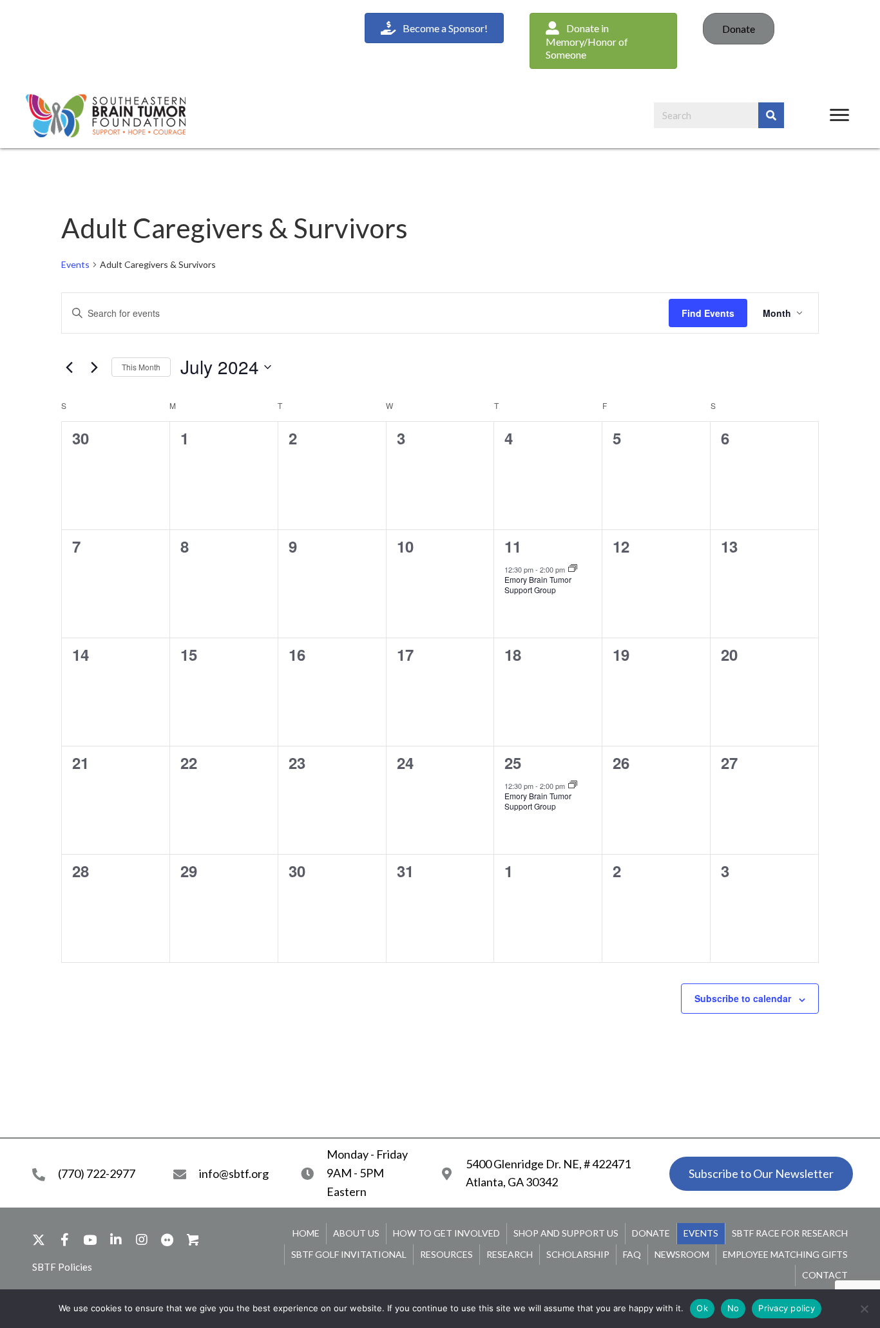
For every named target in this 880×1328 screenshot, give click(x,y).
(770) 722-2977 (96, 1173)
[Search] (771, 115)
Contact (825, 1274)
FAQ (632, 1254)
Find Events (708, 313)
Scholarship (577, 1254)
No (733, 1308)
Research (509, 1254)
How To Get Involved (446, 1233)
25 (512, 762)
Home (306, 1233)
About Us (356, 1233)
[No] (863, 1308)
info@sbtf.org (234, 1173)
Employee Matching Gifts (785, 1254)
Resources (446, 1254)
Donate (738, 29)
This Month (141, 366)
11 (512, 546)
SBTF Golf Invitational (349, 1254)
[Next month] (94, 367)
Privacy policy (786, 1308)
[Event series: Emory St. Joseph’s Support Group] (572, 569)
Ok (702, 1308)
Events (75, 264)
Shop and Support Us (565, 1233)
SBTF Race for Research (790, 1233)
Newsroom (682, 1254)
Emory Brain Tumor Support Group (537, 585)
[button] (603, 41)
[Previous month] (69, 367)
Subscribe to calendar (742, 998)
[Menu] (839, 115)
